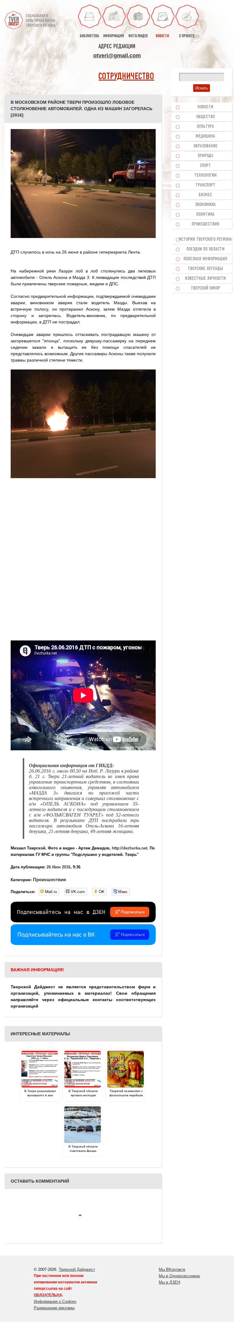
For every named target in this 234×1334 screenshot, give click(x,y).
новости (162, 36)
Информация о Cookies (55, 1301)
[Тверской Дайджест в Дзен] (83, 920)
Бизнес (205, 195)
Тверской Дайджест (77, 1269)
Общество (205, 117)
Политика (205, 214)
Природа (205, 156)
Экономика (205, 205)
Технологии (205, 175)
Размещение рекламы (54, 1308)
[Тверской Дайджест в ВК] (83, 943)
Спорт (205, 166)
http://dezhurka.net (129, 848)
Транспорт (205, 185)
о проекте (186, 36)
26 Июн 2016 (58, 867)
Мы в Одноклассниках (179, 1276)
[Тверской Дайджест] (14, 18)
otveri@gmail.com (117, 55)
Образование (205, 146)
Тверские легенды (205, 269)
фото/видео (138, 36)
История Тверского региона (205, 239)
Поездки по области (205, 249)
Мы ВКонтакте (172, 1269)
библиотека (89, 36)
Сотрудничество (126, 77)
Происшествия (49, 879)
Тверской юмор (205, 288)
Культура (205, 126)
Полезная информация (205, 259)
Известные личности (205, 278)
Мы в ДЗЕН (169, 1282)
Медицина (205, 136)
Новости (205, 107)
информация (113, 36)
